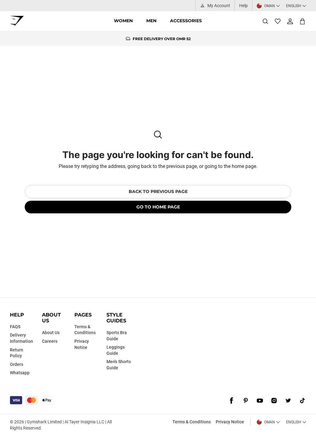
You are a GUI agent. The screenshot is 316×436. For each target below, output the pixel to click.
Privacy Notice (230, 421)
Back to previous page (158, 191)
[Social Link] (231, 401)
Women (123, 20)
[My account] (290, 21)
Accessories (186, 20)
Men (151, 20)
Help (243, 5)
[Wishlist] (277, 21)
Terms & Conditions (192, 421)
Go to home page (158, 207)
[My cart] (302, 21)
